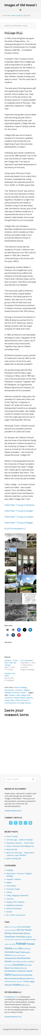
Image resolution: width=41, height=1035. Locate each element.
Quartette (20, 981)
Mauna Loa (9, 968)
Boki (28, 695)
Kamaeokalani (21, 955)
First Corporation (26, 660)
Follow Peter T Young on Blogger (19, 522)
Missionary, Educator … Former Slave (20, 843)
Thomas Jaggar (29, 981)
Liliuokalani (18, 964)
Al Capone (14, 927)
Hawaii (7, 700)
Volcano (9, 984)
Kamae (14, 955)
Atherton (29, 698)
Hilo (20, 948)
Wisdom (27, 985)
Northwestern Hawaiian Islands (18, 971)
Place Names (11, 886)
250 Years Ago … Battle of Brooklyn (19, 840)
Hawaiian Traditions (13, 879)
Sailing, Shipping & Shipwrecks (17, 895)
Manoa (22, 698)
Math (30, 965)
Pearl (32, 979)
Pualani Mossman (10, 981)
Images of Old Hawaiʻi (20, 5)
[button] (16, 540)
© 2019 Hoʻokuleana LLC (15, 528)
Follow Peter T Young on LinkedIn (19, 517)
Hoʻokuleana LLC (11, 997)
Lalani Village (16, 961)
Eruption (29, 937)
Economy (15, 692)
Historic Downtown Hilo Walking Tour (20, 846)
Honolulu (10, 952)
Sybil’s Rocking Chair (13, 858)
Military (9, 882)
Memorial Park (11, 849)
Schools (23, 692)
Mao (26, 965)
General (16, 687)
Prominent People (13, 889)
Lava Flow (24, 962)
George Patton (17, 939)
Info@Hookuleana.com (13, 811)
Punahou (12, 695)
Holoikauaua (27, 949)
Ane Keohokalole (24, 927)
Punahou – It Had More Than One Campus (11, 662)
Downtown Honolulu (15, 936)
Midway (17, 968)
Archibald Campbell (11, 930)
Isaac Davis (20, 952)
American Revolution (14, 908)
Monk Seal (23, 968)
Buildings (23, 687)
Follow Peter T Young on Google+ (19, 511)
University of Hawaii (12, 698)
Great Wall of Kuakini (29, 939)
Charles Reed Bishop (21, 933)
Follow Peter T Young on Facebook (20, 505)
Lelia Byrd (30, 961)
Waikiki (17, 984)
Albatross (8, 927)
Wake (23, 985)
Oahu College (21, 695)
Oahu (12, 700)
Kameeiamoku (11, 958)
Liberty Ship (8, 965)
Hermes (15, 949)
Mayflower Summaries (14, 905)
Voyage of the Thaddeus (15, 902)
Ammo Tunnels (12, 836)
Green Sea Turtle (10, 944)
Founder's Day (9, 939)
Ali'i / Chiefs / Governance (15, 915)
